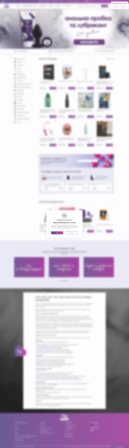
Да (57, 233)
